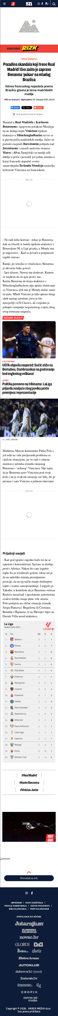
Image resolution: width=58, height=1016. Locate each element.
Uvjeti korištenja (34, 903)
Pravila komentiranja (15, 906)
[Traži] (54, 4)
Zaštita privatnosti (40, 906)
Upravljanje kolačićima (29, 917)
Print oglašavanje (39, 909)
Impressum (16, 903)
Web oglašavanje (18, 909)
